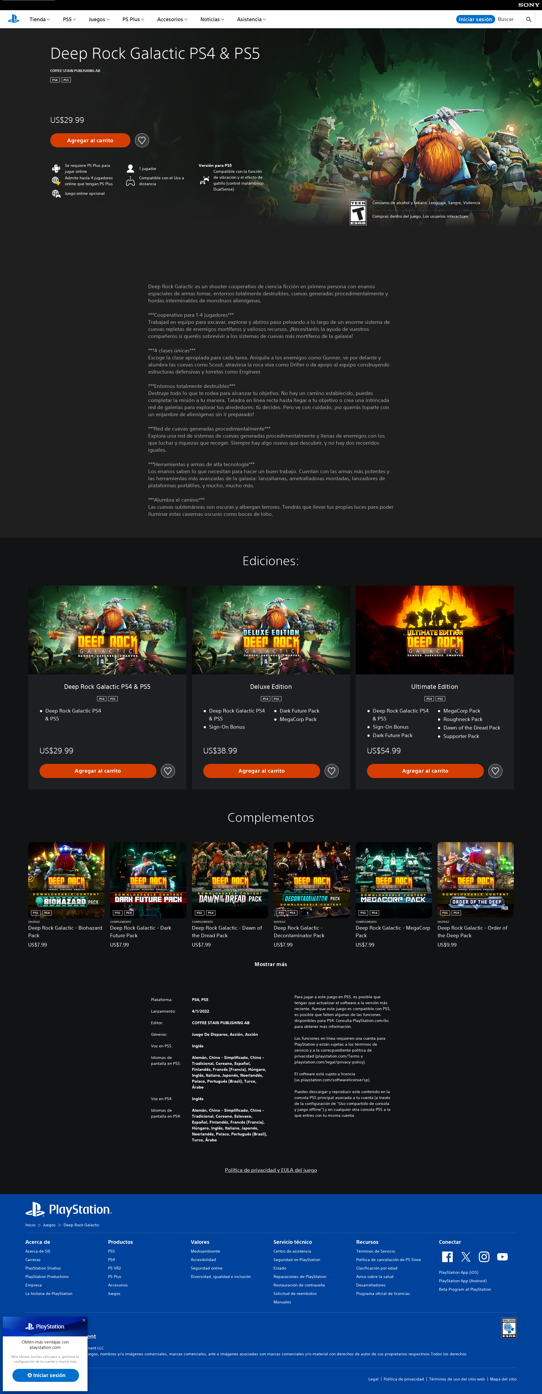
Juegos (97, 19)
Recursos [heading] (367, 1242)
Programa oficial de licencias (383, 1293)
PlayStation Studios (43, 1268)
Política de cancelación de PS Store (388, 1259)
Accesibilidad (203, 1259)
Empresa (33, 1285)
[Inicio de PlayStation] (13, 19)
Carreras (33, 1259)
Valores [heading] (200, 1242)
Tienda (38, 19)
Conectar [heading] (450, 1242)
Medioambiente (205, 1251)
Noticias (210, 19)
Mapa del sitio (503, 1379)
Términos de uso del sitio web (457, 1379)
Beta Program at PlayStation (465, 1289)
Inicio (30, 1224)
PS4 (111, 1259)
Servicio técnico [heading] (293, 1242)
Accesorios (170, 19)
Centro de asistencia (292, 1251)
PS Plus (131, 19)
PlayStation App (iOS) (458, 1272)
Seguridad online (206, 1268)
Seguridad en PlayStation (297, 1259)
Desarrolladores (371, 1285)
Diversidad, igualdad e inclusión (221, 1276)
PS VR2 (114, 1268)
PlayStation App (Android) (462, 1280)
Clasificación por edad (376, 1268)
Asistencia (249, 19)
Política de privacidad (404, 1379)
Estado (280, 1268)
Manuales (282, 1302)
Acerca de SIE (38, 1251)
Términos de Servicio (375, 1251)
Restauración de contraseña (299, 1285)
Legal (373, 1379)
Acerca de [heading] (37, 1242)
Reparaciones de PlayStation (300, 1276)
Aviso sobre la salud (375, 1276)
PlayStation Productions (47, 1276)
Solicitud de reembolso (295, 1293)
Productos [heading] (120, 1242)
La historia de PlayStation (48, 1293)
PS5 (67, 19)
